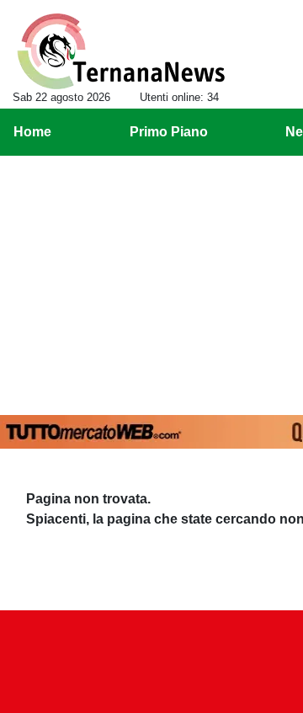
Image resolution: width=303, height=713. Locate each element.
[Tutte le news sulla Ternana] (121, 51)
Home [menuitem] (32, 132)
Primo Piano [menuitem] (169, 132)
